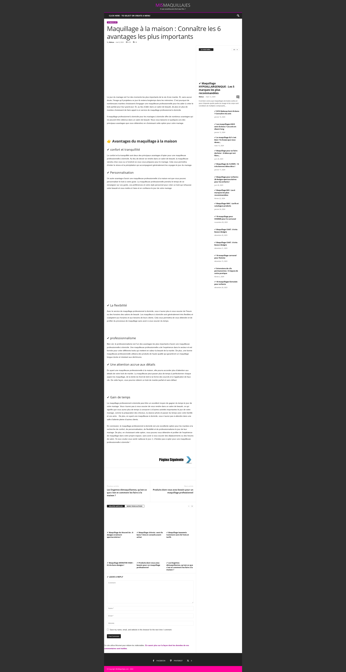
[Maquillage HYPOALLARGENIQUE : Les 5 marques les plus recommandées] (219, 67)
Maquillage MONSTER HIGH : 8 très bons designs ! (120, 564)
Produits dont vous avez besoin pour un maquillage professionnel (173, 491)
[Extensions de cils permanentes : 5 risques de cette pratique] (205, 272)
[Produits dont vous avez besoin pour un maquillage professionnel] (150, 551)
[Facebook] (109, 476)
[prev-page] (188, 506)
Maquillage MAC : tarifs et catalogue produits (226, 204)
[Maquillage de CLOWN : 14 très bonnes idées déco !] (205, 168)
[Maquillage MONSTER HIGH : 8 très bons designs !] (120, 551)
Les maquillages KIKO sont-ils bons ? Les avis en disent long (225, 126)
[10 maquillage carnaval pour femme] (205, 259)
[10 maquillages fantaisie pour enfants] (205, 285)
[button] (238, 16)
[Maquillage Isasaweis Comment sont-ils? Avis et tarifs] (179, 520)
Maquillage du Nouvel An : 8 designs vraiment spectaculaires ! (120, 534)
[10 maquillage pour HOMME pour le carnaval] (205, 220)
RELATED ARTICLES (116, 506)
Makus (111, 42)
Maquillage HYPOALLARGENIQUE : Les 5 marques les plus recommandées (216, 88)
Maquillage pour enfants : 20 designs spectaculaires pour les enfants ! (226, 179)
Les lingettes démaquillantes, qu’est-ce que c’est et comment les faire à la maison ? (127, 492)
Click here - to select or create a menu (129, 15)
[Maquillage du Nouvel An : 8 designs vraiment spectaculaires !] (120, 520)
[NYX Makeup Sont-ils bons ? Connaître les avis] (205, 115)
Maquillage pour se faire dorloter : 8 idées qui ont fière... (225, 153)
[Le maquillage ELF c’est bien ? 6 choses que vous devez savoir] (205, 141)
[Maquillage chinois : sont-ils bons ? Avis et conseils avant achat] (150, 520)
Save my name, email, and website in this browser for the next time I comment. (141, 630)
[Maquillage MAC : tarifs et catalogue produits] (205, 207)
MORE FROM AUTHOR (134, 506)
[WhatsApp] (128, 476)
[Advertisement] (150, 65)
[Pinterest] (122, 476)
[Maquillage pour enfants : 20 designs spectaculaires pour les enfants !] (205, 181)
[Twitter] (116, 476)
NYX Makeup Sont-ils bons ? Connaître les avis (226, 112)
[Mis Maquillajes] (173, 6)
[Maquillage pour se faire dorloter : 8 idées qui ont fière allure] (205, 154)
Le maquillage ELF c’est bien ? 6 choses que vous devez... (225, 139)
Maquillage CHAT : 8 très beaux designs (225, 230)
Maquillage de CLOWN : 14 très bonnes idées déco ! (226, 165)
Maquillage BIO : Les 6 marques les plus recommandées (224, 192)
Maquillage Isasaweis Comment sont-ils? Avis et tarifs (177, 534)
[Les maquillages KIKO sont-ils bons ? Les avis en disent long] (205, 128)
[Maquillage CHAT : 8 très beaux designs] (205, 233)
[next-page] (192, 506)
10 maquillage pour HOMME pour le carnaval (225, 217)
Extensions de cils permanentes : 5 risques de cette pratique (226, 270)
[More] (134, 476)
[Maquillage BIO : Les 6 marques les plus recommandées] (205, 194)
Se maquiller (112, 22)
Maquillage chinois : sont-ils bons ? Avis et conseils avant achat (150, 534)
